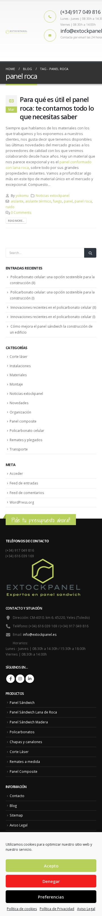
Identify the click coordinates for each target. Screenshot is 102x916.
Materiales (18, 375)
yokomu (22, 195)
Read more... (16, 221)
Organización (20, 412)
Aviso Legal (86, 908)
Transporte (19, 449)
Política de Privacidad (57, 908)
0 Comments (21, 212)
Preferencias (51, 897)
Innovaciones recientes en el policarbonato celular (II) (53, 307)
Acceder (16, 473)
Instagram (20, 679)
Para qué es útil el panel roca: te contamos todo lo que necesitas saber (57, 108)
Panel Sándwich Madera (29, 722)
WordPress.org (22, 502)
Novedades (19, 403)
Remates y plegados (26, 440)
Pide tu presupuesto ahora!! (40, 520)
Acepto (51, 866)
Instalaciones (20, 366)
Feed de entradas (24, 483)
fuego (57, 201)
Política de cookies (22, 908)
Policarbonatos (22, 732)
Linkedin (30, 679)
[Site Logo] (17, 31)
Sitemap (16, 815)
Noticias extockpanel (52, 195)
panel (68, 201)
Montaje (16, 384)
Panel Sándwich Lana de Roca (33, 712)
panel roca (83, 201)
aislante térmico (38, 201)
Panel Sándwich (22, 702)
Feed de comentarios (27, 492)
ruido (10, 206)
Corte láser (18, 356)
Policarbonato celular (27, 430)
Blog (13, 805)
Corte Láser (19, 751)
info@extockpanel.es (40, 634)
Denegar (51, 881)
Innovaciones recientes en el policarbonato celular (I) (52, 316)
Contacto (17, 795)
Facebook (10, 679)
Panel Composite (23, 771)
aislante (17, 201)
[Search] (90, 253)
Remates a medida (25, 761)
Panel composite (23, 421)
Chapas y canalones (26, 741)
